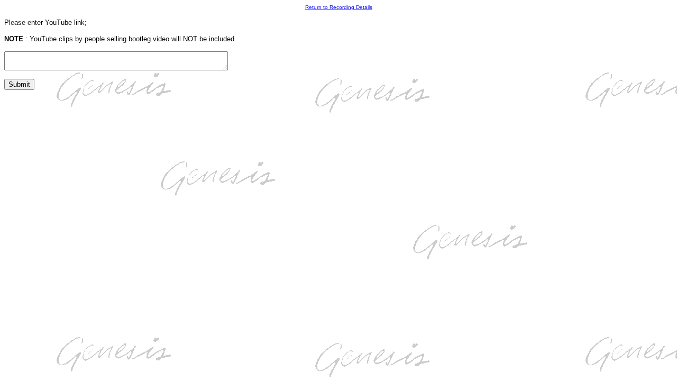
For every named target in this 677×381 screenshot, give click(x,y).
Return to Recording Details (338, 7)
